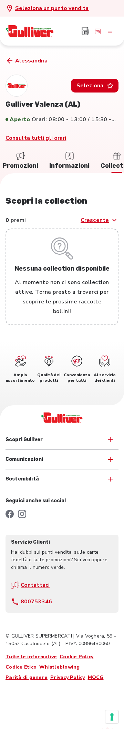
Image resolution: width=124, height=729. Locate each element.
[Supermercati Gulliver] (30, 31)
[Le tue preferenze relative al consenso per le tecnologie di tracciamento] (111, 716)
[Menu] (110, 31)
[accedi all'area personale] (98, 31)
